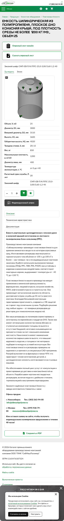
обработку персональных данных (16, 467)
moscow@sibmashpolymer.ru (25, 411)
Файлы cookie (8, 473)
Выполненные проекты (12, 480)
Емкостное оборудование (30, 17)
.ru (27, 403)
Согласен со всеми (18, 514)
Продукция (14, 17)
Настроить (35, 514)
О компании (7, 485)
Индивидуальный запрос (23, 203)
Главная (5, 17)
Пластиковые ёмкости (51, 17)
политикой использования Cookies (22, 503)
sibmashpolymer (19, 403)
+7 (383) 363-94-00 (56, 4)
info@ (9, 403)
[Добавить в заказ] (24, 193)
